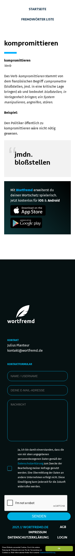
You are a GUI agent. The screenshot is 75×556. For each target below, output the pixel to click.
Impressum (38, 532)
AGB (63, 527)
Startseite (37, 9)
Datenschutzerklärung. (48, 552)
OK (59, 548)
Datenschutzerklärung (30, 463)
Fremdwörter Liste (37, 19)
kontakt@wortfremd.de (25, 351)
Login (62, 537)
